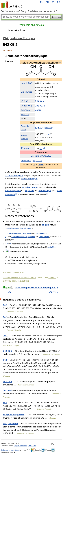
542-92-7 (7, 390)
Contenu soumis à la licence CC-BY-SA (19, 278)
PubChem (25, 110)
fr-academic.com (12, 5)
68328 (38, 110)
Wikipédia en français (12, 281)
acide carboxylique (14, 175)
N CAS (24, 101)
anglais (45, 225)
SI (34, 164)
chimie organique (29, 178)
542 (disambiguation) (14, 414)
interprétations (16, 30)
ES (58, 2)
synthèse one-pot (30, 187)
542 (9, 292)
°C (41, 148)
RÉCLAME (32, 446)
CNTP (40, 164)
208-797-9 (40, 105)
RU (41, 2)
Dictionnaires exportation (10, 450)
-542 (5, 335)
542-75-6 (7, 381)
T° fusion (25, 148)
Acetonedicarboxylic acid (19, 228)
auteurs (25, 281)
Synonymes (26, 92)
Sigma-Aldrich (42, 233)
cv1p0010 (52, 247)
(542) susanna (10, 423)
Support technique (20, 446)
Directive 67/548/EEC (41, 156)
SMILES (25, 114)
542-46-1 (53, 292)
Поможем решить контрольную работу (36, 287)
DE (53, 2)
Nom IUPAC (26, 83)
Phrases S (26, 160)
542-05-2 (39, 101)
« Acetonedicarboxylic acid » (23, 237)
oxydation (29, 190)
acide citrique (45, 190)
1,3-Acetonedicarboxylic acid (19, 233)
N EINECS (26, 106)
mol (48, 134)
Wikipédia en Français (31, 25)
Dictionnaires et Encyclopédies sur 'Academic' (29, 11)
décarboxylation (13, 190)
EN (47, 2)
